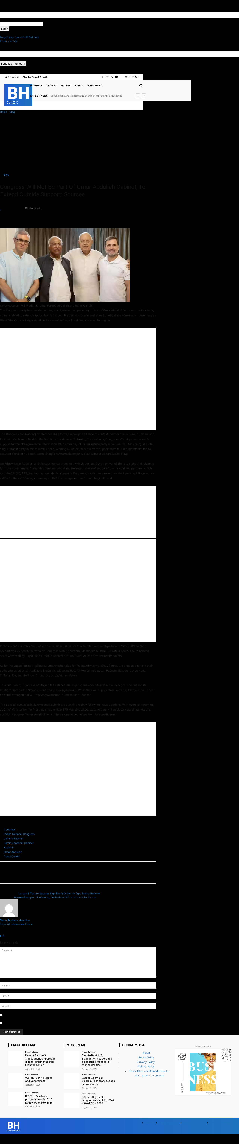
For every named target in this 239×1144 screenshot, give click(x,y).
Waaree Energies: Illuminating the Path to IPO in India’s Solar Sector (55, 897)
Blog (12, 111)
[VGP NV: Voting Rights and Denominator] (15, 1080)
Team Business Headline (12, 205)
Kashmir (9, 847)
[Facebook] (102, 77)
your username (9, 20)
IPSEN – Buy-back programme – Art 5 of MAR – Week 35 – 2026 (38, 1099)
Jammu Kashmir (13, 838)
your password (52, 24)
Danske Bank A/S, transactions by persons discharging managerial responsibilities (40, 1060)
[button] (141, 85)
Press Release (31, 1052)
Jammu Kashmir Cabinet (19, 843)
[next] (144, 95)
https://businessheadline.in (16, 924)
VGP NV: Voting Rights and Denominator (38, 1079)
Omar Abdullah (13, 852)
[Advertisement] (119, 142)
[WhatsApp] (29, 217)
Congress (9, 829)
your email (6, 59)
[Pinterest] (21, 217)
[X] (111, 77)
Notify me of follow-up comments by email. (29, 1015)
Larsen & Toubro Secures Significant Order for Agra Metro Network (59, 893)
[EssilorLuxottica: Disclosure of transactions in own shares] (71, 1081)
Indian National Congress (19, 834)
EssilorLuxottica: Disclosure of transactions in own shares (82, 95)
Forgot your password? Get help (19, 37)
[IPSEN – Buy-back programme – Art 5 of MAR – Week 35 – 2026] (15, 1099)
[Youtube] (116, 77)
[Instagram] (107, 77)
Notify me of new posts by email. (23, 1023)
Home (3, 111)
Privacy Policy (8, 41)
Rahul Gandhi (12, 856)
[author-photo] (9, 916)
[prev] (138, 95)
